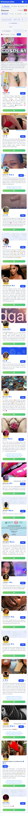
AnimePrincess (7, 644)
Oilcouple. (5, 510)
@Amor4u (5, 248)
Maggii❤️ (5, 93)
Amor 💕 (5, 246)
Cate (4, 136)
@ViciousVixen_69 (6, 727)
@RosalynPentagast (7, 362)
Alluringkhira (6, 542)
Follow (18, 34)
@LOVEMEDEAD (6, 618)
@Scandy (4, 512)
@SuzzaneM (5, 398)
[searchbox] (16, 26)
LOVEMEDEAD (7, 617)
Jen (4, 680)
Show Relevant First (19, 30)
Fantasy (5, 329)
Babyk (4, 803)
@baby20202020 (6, 804)
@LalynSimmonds (6, 287)
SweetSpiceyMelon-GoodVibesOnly (12, 761)
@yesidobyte (5, 681)
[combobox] (14, 27)
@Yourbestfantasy (6, 330)
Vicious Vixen (6, 726)
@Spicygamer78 (6, 216)
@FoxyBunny (5, 583)
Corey (4, 215)
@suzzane (5, 397)
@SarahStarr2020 (6, 484)
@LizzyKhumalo (6, 176)
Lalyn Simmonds (7, 285)
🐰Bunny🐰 (6, 582)
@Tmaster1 (5, 440)
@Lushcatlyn (5, 137)
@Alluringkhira (6, 543)
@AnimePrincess (6, 645)
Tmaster (5, 439)
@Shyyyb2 (5, 764)
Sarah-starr (6, 483)
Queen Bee (6, 175)
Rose (4, 361)
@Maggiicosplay (6, 94)
